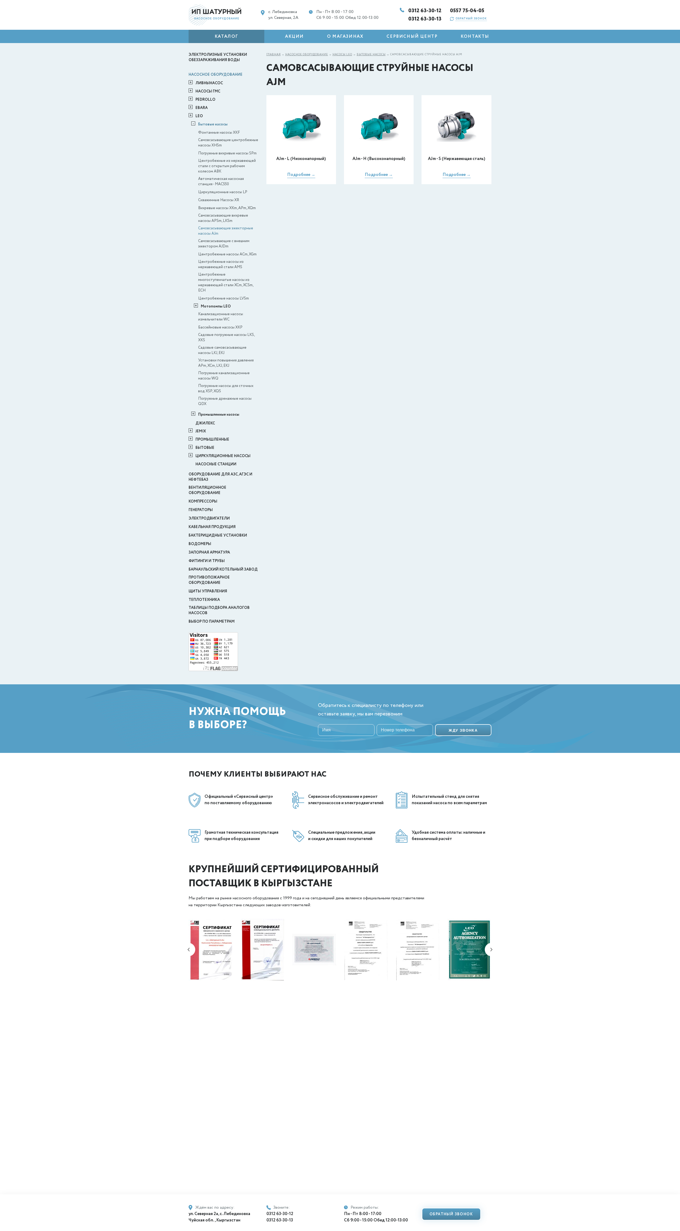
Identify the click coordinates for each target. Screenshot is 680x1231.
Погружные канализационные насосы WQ (224, 375)
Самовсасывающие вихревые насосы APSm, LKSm (223, 218)
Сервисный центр (411, 36)
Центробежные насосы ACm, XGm (227, 254)
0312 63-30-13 (425, 19)
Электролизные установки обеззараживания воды (218, 57)
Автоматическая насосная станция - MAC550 (221, 181)
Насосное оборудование (216, 74)
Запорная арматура (209, 552)
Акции (294, 36)
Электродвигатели (209, 518)
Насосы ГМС (208, 91)
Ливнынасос (209, 83)
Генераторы (201, 510)
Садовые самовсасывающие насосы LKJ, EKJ (222, 350)
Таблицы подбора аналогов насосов (219, 610)
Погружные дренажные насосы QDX (225, 401)
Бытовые (205, 447)
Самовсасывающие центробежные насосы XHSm (228, 142)
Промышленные (212, 439)
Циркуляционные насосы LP (222, 192)
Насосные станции (216, 464)
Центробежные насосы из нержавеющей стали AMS (221, 264)
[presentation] (188, 949)
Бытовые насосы (213, 124)
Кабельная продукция (212, 527)
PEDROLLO (205, 99)
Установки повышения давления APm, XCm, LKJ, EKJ (226, 363)
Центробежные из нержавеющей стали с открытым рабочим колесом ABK (227, 166)
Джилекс (205, 423)
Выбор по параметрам (212, 621)
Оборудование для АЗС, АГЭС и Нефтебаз (220, 477)
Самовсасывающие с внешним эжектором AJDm (223, 243)
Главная (273, 55)
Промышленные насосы (218, 414)
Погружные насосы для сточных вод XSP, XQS (225, 388)
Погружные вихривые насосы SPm (227, 153)
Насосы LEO (342, 55)
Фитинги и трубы (207, 561)
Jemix (201, 431)
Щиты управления (208, 591)
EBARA (202, 108)
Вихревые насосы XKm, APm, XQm (227, 208)
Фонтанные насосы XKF (219, 132)
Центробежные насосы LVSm (223, 298)
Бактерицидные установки (218, 535)
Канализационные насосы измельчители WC (220, 316)
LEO (199, 116)
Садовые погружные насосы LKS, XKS (226, 337)
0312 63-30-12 (425, 11)
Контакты (475, 36)
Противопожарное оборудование (209, 580)
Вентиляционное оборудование (207, 490)
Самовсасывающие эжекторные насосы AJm (225, 231)
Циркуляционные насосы (223, 456)
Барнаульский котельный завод (223, 569)
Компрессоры (203, 501)
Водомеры (200, 544)
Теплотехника (204, 599)
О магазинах (345, 36)
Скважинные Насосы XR (218, 200)
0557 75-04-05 (467, 11)
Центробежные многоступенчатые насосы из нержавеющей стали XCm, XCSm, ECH (225, 282)
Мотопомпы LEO (216, 306)
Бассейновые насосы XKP (220, 327)
